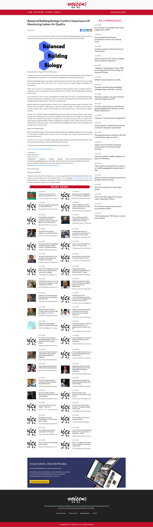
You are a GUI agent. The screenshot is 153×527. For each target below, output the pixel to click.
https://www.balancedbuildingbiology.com (40, 149)
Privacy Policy (73, 513)
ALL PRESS (48, 12)
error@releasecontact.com (80, 178)
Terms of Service (61, 513)
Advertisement (84, 513)
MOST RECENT (39, 12)
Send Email (34, 157)
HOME (30, 12)
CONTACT (57, 12)
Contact (94, 513)
